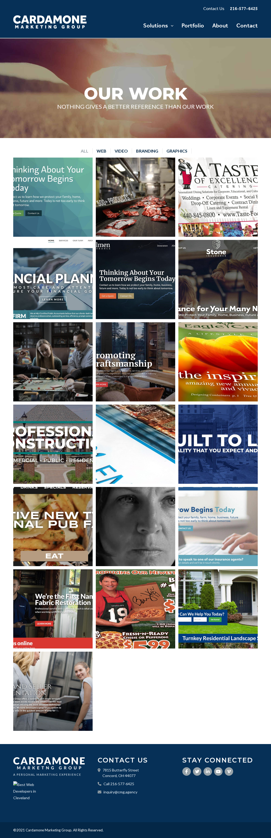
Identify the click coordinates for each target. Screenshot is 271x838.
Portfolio (193, 26)
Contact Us (213, 9)
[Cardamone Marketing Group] (50, 22)
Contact (247, 26)
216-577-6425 (244, 9)
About (220, 26)
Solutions (155, 26)
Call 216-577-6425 (118, 784)
